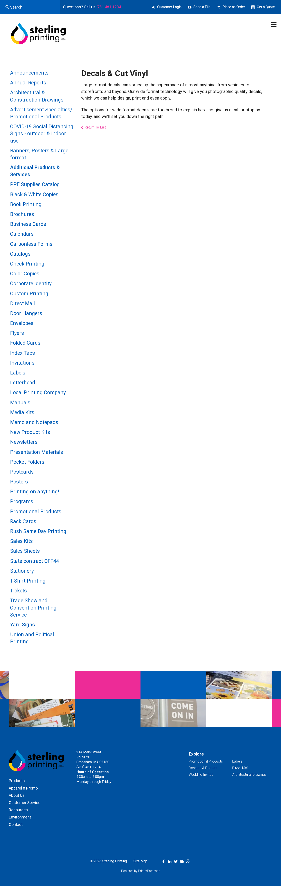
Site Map (140, 861)
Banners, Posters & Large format (39, 154)
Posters (19, 482)
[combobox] (30, 7)
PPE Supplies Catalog (35, 184)
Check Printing (27, 264)
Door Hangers (26, 313)
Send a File (202, 7)
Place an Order (233, 7)
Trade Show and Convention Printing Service (33, 608)
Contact (16, 824)
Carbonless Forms (31, 244)
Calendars (22, 234)
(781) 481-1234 (88, 767)
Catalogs (20, 254)
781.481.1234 (109, 7)
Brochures (22, 214)
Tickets (18, 591)
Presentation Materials (36, 452)
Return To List (95, 127)
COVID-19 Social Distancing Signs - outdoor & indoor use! (41, 134)
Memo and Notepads (34, 422)
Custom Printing (29, 294)
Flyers (17, 333)
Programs (21, 502)
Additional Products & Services (35, 171)
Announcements (29, 73)
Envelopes (21, 323)
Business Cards (28, 224)
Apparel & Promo (23, 788)
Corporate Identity (31, 284)
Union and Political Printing (32, 638)
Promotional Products (35, 512)
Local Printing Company (38, 393)
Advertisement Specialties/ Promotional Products (41, 113)
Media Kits (22, 412)
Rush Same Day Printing (38, 531)
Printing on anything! (34, 492)
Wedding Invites (201, 774)
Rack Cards (23, 521)
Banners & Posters (203, 768)
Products (17, 780)
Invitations (22, 363)
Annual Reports (28, 83)
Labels (17, 373)
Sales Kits (21, 541)
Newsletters (24, 442)
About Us (17, 795)
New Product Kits (30, 432)
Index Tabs (22, 353)
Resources (18, 810)
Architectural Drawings (249, 774)
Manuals (20, 403)
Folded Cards (25, 343)
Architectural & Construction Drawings (36, 96)
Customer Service (24, 802)
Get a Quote (266, 7)
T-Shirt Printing (27, 581)
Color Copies (24, 274)
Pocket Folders (27, 462)
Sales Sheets (25, 551)
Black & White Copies (34, 195)
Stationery (22, 571)
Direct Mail (22, 304)
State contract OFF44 (34, 561)
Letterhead (22, 383)
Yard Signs (22, 625)
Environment (20, 817)
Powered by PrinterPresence (140, 871)
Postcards (22, 472)
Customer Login (169, 7)
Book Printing (25, 204)
